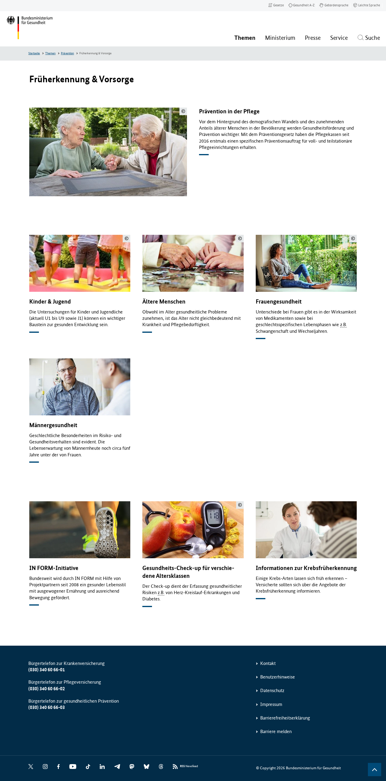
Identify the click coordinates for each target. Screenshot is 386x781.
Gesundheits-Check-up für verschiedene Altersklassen (188, 572)
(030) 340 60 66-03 (46, 707)
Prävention (67, 53)
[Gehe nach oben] (374, 769)
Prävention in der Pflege (229, 111)
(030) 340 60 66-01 (46, 669)
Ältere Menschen (163, 301)
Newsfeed (189, 766)
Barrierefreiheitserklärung (285, 718)
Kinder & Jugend (50, 301)
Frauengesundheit (279, 301)
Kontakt (268, 663)
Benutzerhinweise (277, 677)
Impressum (271, 704)
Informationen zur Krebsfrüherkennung (306, 568)
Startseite (34, 53)
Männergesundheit (53, 425)
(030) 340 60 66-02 (46, 688)
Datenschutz (272, 690)
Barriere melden (276, 731)
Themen (50, 53)
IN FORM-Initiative (53, 568)
